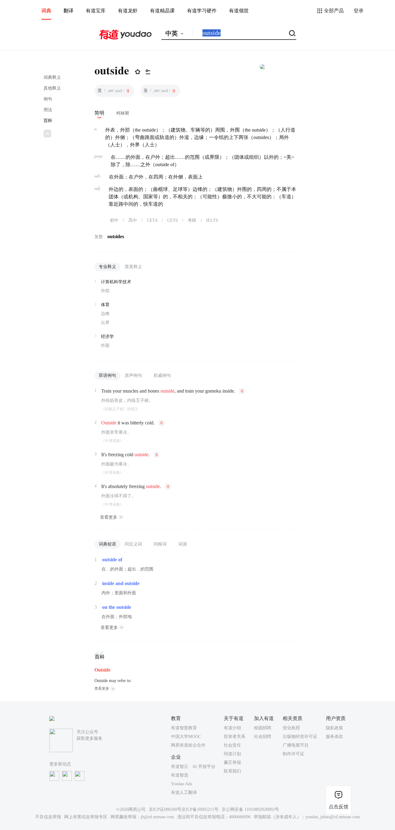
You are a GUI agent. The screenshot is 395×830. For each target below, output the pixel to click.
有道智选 (179, 775)
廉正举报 (232, 762)
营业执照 (291, 728)
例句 (48, 99)
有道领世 (239, 10)
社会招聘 (262, 736)
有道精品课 (162, 10)
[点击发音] (127, 90)
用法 (48, 109)
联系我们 (232, 771)
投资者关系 (234, 736)
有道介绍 (232, 728)
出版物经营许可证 (300, 736)
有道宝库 (96, 10)
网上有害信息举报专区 (85, 817)
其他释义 (52, 88)
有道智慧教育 (184, 728)
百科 (48, 120)
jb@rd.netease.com (157, 817)
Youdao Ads (181, 784)
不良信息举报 (48, 817)
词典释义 (52, 77)
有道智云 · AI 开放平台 (193, 766)
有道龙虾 (128, 10)
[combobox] (176, 33)
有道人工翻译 (184, 792)
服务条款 (334, 736)
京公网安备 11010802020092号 (250, 809)
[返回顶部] (47, 133)
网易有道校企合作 (188, 745)
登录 (359, 10)
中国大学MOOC (186, 736)
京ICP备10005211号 (199, 809)
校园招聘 (262, 728)
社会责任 (232, 745)
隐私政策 (334, 728)
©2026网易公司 (131, 809)
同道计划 (232, 754)
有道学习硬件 (202, 10)
